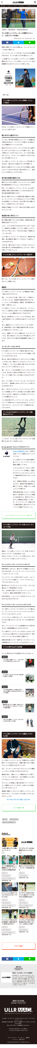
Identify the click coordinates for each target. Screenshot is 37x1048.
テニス (15, 6)
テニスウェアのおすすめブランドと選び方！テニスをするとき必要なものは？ (26, 895)
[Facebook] (7, 42)
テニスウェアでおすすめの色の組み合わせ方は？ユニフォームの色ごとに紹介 (26, 922)
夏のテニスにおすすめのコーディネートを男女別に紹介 (26, 868)
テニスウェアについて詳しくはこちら (18, 799)
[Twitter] (18, 42)
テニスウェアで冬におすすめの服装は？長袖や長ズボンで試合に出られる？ (9, 922)
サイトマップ (15, 1039)
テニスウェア (21, 6)
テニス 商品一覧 (18, 808)
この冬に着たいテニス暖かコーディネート (9, 849)
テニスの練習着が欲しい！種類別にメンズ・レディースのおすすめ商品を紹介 (9, 868)
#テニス (4, 29)
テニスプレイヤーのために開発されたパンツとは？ (26, 849)
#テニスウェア (12, 29)
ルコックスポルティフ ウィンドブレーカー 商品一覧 (18, 515)
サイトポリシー (21, 1037)
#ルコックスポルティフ (22, 29)
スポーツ (9, 6)
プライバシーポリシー (12, 1037)
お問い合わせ (22, 1039)
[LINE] (29, 42)
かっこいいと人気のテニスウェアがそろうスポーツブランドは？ (9, 895)
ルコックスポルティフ (9, 822)
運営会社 (28, 1037)
